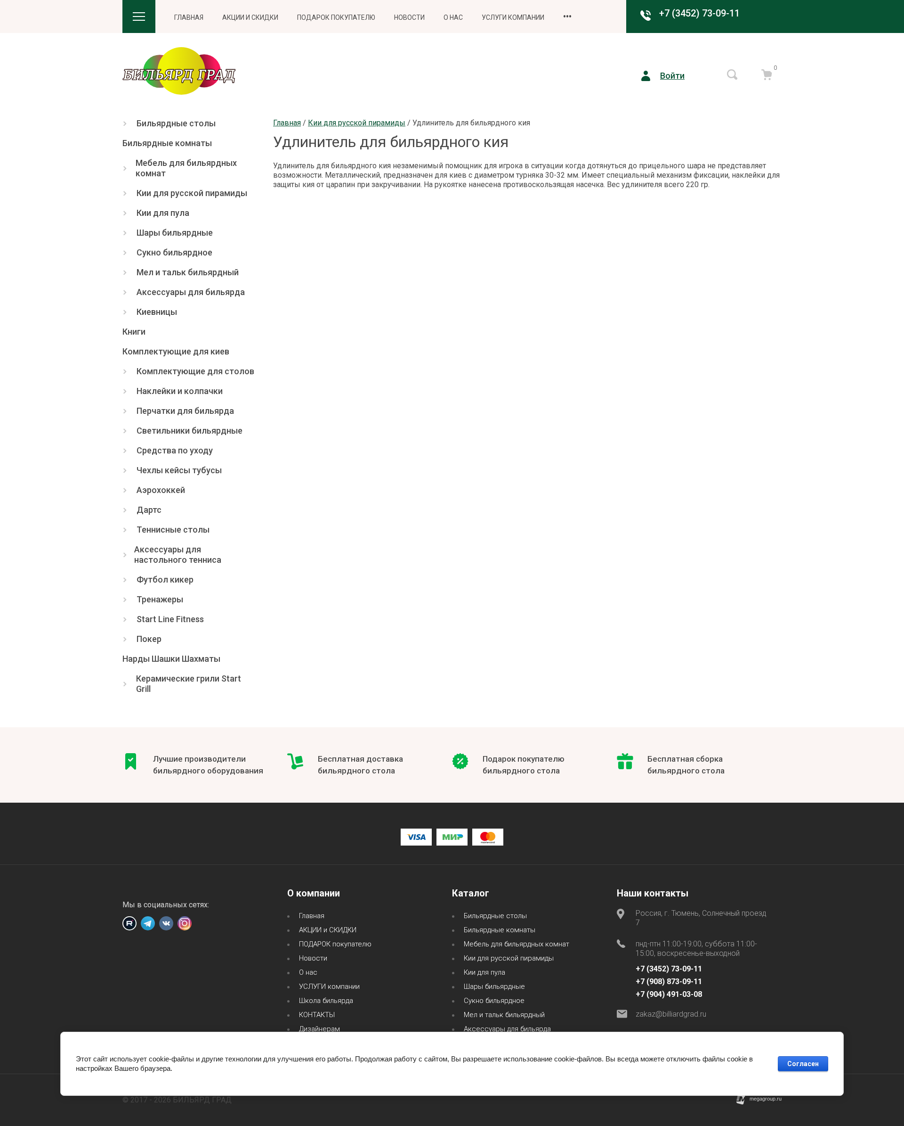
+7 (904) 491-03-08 (669, 994)
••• (567, 16)
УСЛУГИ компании (513, 17)
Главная (188, 17)
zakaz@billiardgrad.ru (671, 1014)
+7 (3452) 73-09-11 (699, 13)
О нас (453, 17)
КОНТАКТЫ (317, 1015)
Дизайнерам (319, 1029)
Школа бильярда (326, 1000)
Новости (409, 17)
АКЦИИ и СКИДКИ (250, 17)
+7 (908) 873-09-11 (669, 981)
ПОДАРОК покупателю (336, 17)
